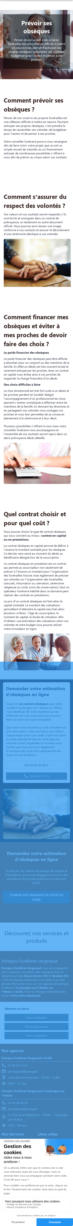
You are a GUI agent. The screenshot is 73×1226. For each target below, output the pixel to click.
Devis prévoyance (36, 1026)
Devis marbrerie (36, 1035)
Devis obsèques (36, 1017)
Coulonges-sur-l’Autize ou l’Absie (39, 708)
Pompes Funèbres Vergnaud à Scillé (26, 1058)
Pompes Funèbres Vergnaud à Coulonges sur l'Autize (33, 1093)
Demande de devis (36, 765)
